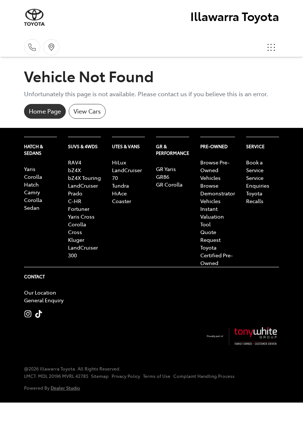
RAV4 (74, 162)
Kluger (76, 239)
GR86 (162, 176)
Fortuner (78, 208)
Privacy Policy (126, 376)
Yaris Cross (81, 216)
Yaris (29, 169)
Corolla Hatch (33, 180)
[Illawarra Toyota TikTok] (40, 314)
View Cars (87, 111)
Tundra (120, 185)
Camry (32, 192)
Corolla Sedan (33, 203)
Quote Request (210, 235)
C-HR (74, 201)
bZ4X (74, 170)
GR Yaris (166, 169)
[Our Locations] (51, 47)
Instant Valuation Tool (212, 216)
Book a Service (254, 166)
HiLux (119, 162)
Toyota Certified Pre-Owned (216, 255)
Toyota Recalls (254, 197)
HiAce (119, 193)
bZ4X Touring (84, 177)
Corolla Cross (77, 228)
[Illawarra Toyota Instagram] (29, 314)
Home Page (45, 111)
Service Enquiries (257, 181)
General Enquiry (44, 300)
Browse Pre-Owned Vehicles (214, 170)
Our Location (40, 292)
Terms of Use (156, 376)
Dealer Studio (65, 387)
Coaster (121, 201)
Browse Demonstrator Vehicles (217, 193)
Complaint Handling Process (204, 376)
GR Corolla (169, 184)
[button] (271, 47)
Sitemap (100, 376)
